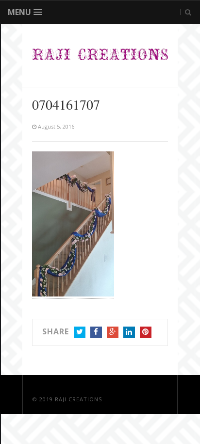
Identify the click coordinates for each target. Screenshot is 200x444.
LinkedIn (129, 332)
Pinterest (145, 332)
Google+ (112, 332)
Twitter (79, 332)
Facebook (96, 332)
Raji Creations (78, 399)
